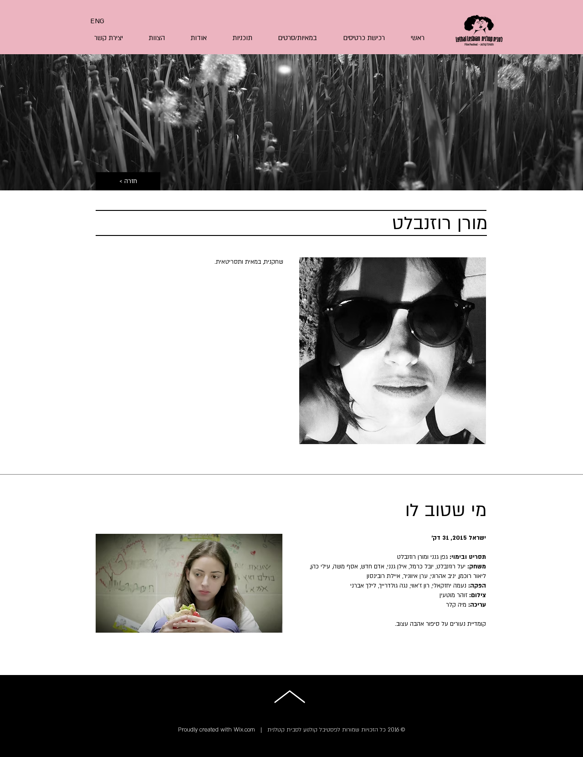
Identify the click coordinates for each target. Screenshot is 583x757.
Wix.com (244, 729)
